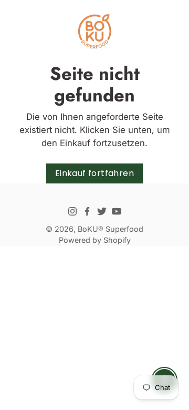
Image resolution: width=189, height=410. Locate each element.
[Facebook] (87, 211)
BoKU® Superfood (110, 228)
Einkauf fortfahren (94, 173)
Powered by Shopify (95, 239)
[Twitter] (102, 211)
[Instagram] (72, 211)
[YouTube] (116, 211)
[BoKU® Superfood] (95, 31)
